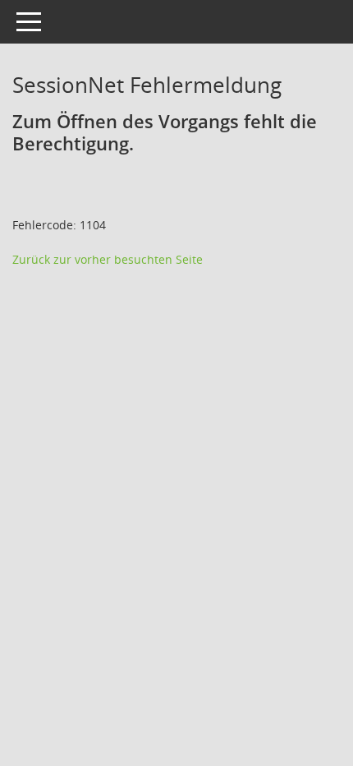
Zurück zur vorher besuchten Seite (107, 259)
